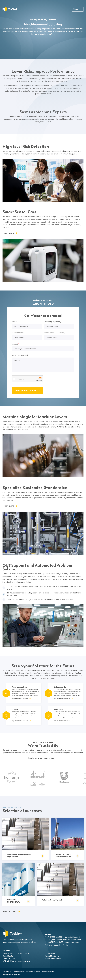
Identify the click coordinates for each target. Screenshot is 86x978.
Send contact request (26, 390)
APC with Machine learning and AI (16, 961)
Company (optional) (52, 322)
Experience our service (20, 698)
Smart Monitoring (52, 956)
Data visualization (52, 953)
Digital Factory (9, 956)
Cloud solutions (9, 958)
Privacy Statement (48, 972)
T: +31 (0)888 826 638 (54, 939)
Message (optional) (20, 355)
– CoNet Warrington (71, 942)
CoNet (33, 20)
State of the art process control (16, 953)
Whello (18, 974)
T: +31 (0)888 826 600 (54, 937)
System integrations (53, 958)
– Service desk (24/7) (72, 939)
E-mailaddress (18, 333)
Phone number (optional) (54, 333)
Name (14, 322)
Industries (41, 20)
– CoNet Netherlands (71, 937)
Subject (15, 344)
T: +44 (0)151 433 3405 (54, 942)
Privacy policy (35, 972)
